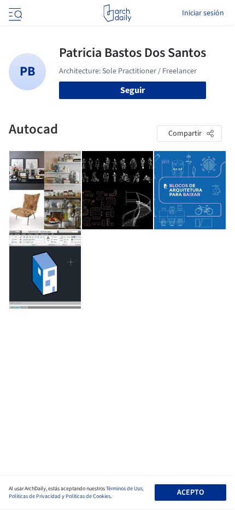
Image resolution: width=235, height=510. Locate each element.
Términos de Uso (124, 488)
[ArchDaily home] (117, 13)
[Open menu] (14, 13)
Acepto (190, 492)
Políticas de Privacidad (35, 496)
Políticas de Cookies (88, 496)
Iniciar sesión (203, 13)
